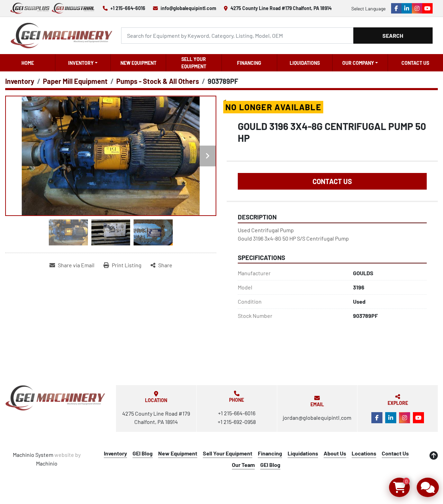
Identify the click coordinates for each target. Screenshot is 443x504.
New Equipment (138, 63)
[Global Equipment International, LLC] (55, 397)
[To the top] (434, 455)
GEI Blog (143, 453)
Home (27, 63)
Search (392, 35)
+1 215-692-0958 (237, 421)
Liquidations (305, 63)
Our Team (243, 464)
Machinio (46, 463)
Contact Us (415, 63)
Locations (364, 453)
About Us (335, 453)
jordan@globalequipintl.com (317, 417)
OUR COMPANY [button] (358, 63)
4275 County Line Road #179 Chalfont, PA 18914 (281, 8)
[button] (82, 62)
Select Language (368, 8)
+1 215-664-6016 (127, 8)
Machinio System (33, 454)
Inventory (81, 63)
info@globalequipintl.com (188, 8)
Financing (249, 63)
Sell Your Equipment (193, 62)
